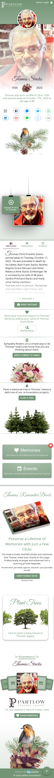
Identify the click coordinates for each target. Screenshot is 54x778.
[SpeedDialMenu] (47, 771)
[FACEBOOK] (16, 111)
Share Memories (29, 715)
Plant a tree (27, 398)
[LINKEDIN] (5, 118)
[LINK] (49, 118)
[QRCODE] (5, 111)
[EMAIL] (16, 118)
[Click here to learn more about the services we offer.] (27, 703)
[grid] (27, 202)
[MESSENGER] (27, 111)
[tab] (11, 244)
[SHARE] (38, 118)
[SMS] (27, 118)
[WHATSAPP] (49, 111)
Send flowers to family (27, 355)
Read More (27, 299)
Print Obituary (28, 305)
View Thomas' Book (27, 576)
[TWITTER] (38, 111)
